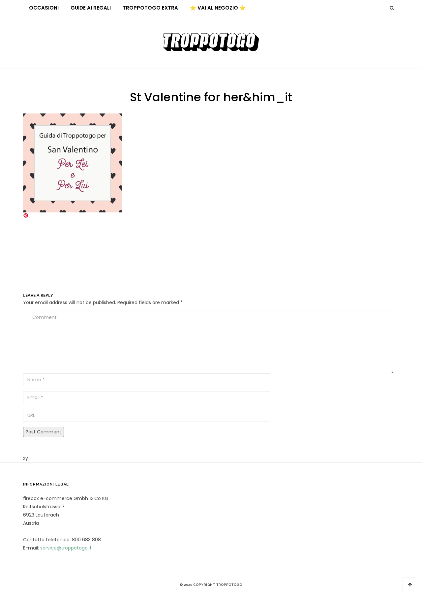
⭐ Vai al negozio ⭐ (218, 7)
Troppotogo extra (150, 7)
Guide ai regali (91, 7)
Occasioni (44, 7)
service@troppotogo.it (66, 548)
